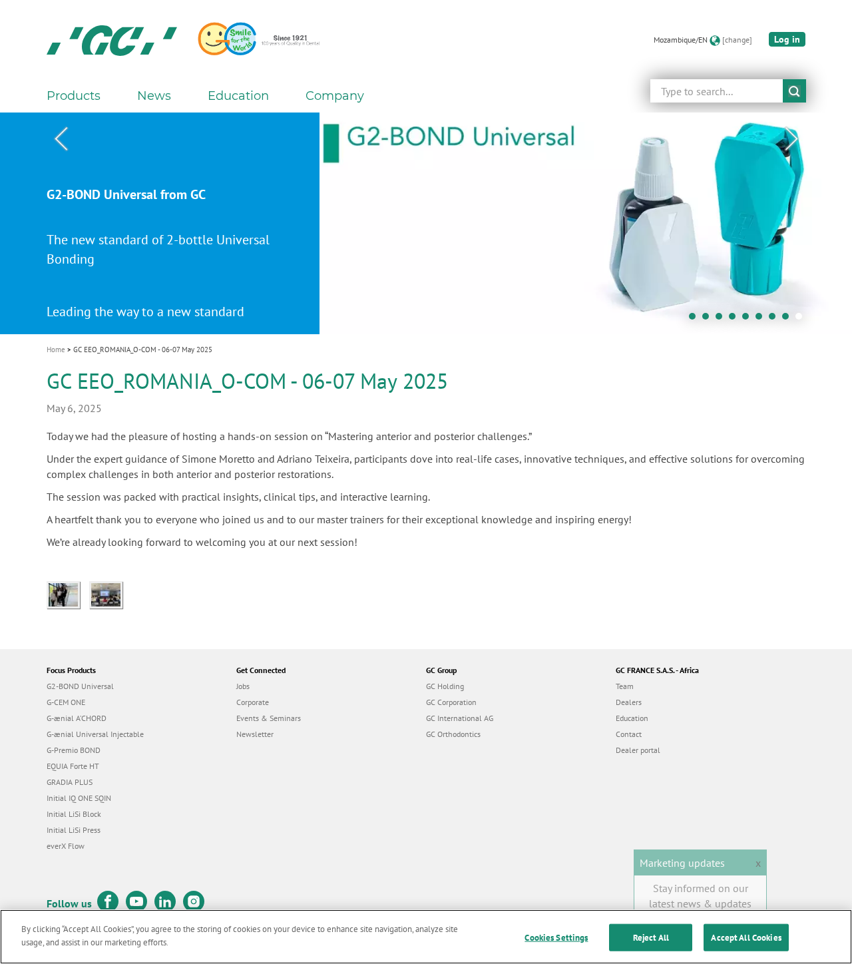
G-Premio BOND (74, 750)
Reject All (651, 937)
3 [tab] (722, 319)
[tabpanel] (426, 223)
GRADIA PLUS (70, 782)
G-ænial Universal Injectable (95, 734)
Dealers (629, 702)
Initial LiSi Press (74, 830)
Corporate (252, 702)
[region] (426, 936)
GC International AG (459, 718)
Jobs (243, 686)
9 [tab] (802, 319)
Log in (787, 39)
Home (56, 349)
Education (632, 718)
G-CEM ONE (66, 702)
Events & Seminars (268, 718)
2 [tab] (709, 319)
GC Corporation (451, 702)
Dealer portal (638, 750)
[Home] (111, 40)
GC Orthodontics (453, 734)
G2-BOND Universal (80, 686)
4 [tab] (735, 319)
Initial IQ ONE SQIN (79, 798)
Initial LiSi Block (74, 814)
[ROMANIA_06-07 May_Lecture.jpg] (109, 593)
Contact (629, 734)
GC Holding (445, 686)
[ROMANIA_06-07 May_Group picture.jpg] (68, 593)
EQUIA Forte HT (73, 766)
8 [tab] (788, 319)
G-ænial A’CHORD (76, 718)
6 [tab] (762, 319)
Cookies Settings (556, 937)
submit (794, 91)
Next (791, 139)
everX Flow (66, 846)
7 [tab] (775, 319)
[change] (737, 40)
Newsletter (255, 734)
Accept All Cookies (746, 937)
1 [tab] (695, 319)
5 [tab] (748, 319)
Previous (61, 139)
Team (625, 686)
